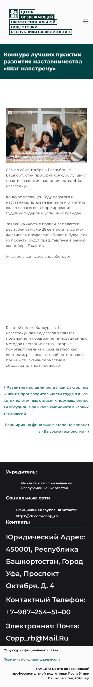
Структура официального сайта (31, 650)
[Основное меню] (85, 22)
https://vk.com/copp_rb (37, 516)
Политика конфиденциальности (32, 659)
